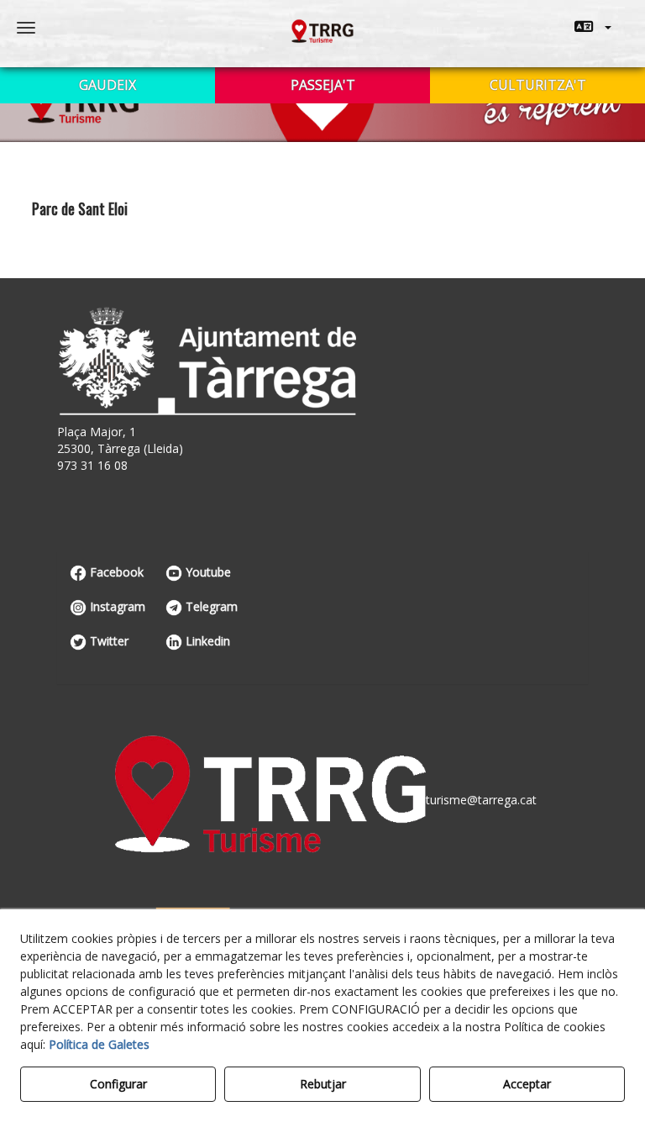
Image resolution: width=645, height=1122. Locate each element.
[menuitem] (593, 27)
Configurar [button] (118, 1084)
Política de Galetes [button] (99, 1044)
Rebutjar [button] (323, 1084)
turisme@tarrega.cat (481, 800)
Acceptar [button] (527, 1084)
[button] (593, 27)
